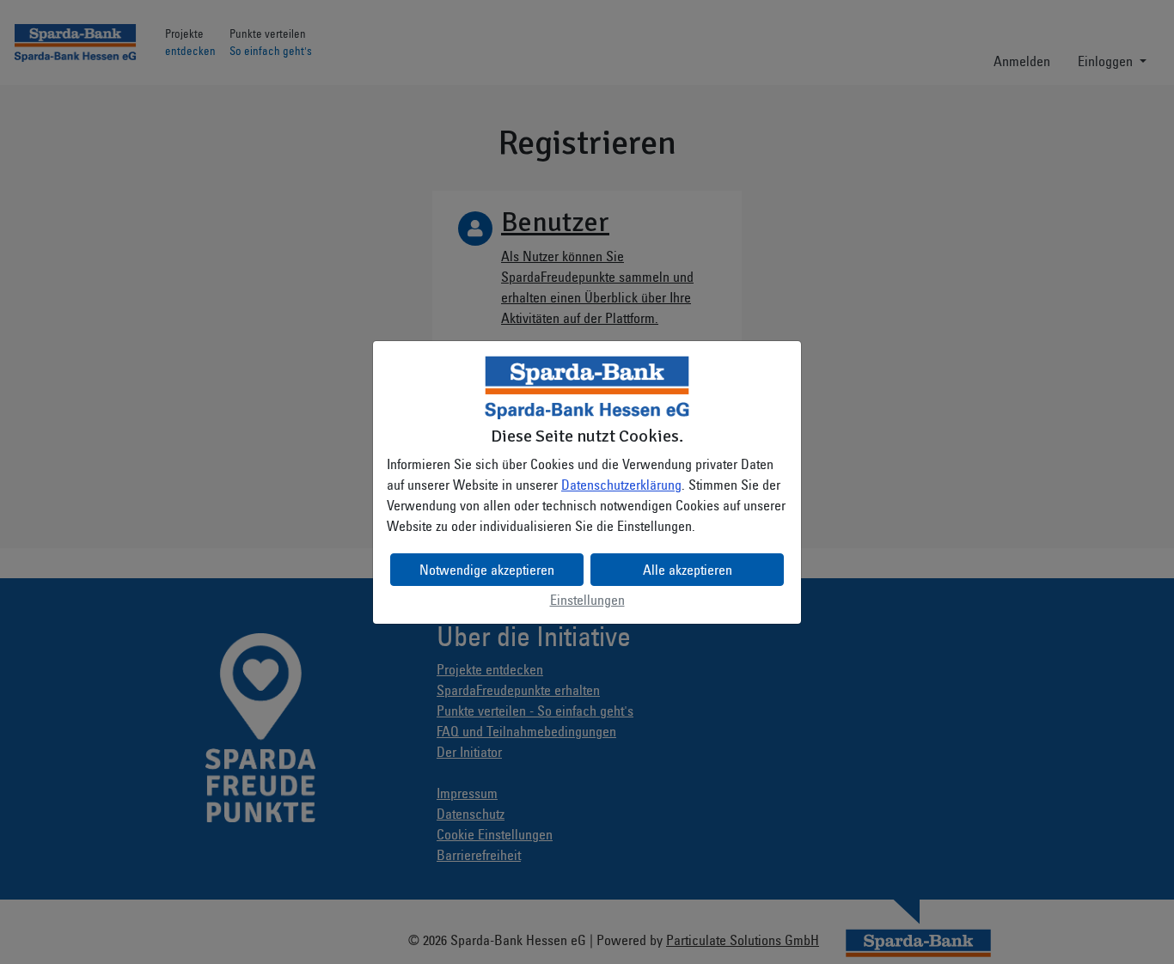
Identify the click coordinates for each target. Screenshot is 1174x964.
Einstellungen (587, 599)
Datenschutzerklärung (621, 484)
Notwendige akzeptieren (486, 569)
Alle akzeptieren (687, 569)
